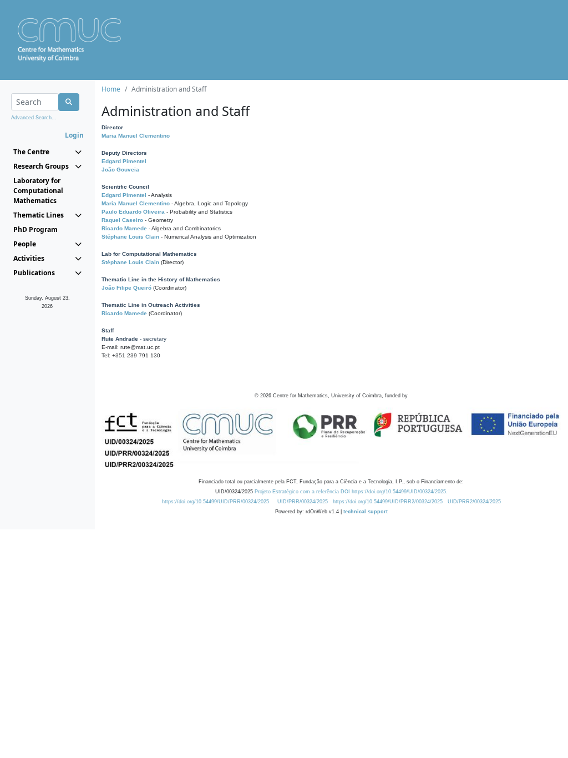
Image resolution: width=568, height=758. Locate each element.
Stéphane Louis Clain (130, 237)
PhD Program (35, 229)
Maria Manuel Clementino (136, 136)
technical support (365, 511)
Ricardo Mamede (124, 228)
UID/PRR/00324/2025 (302, 501)
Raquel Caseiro (122, 220)
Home (111, 89)
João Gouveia (120, 169)
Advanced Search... (34, 117)
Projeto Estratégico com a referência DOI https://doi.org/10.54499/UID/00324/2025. (351, 491)
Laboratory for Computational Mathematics (38, 190)
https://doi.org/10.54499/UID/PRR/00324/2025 (215, 501)
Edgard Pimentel (124, 161)
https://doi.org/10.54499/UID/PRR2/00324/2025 (388, 501)
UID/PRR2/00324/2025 (474, 501)
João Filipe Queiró (126, 288)
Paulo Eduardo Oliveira (133, 212)
